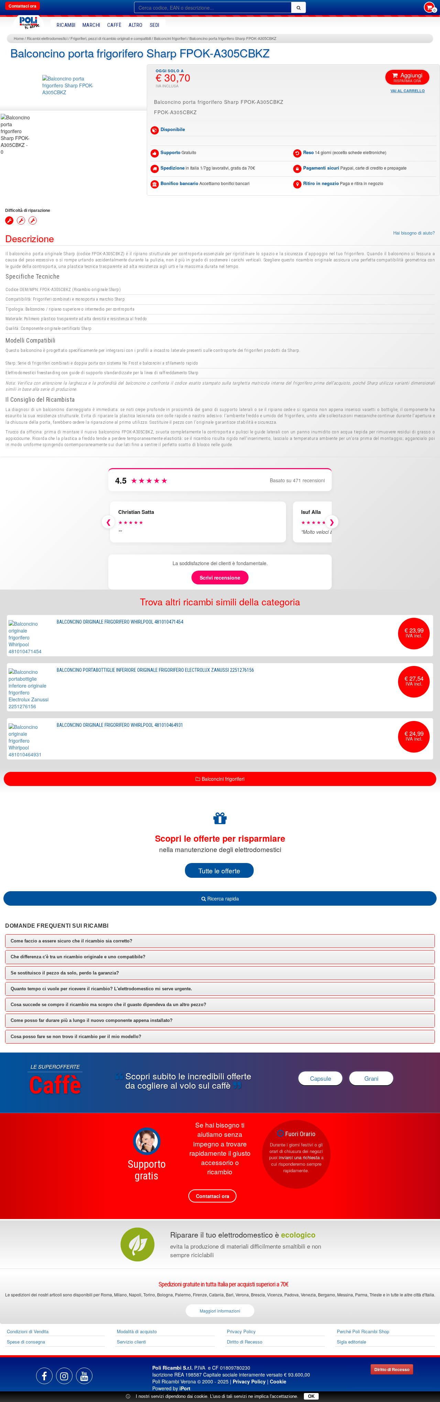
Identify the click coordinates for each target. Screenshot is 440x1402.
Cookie (278, 1381)
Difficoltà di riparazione (27, 210)
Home (19, 38)
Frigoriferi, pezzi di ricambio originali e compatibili (110, 38)
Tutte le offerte (219, 870)
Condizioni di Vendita (27, 1331)
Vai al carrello (407, 90)
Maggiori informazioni (220, 1311)
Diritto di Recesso (244, 1341)
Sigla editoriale (351, 1341)
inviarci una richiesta (299, 1157)
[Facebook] (44, 1376)
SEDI (155, 25)
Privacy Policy (241, 1331)
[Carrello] (429, 8)
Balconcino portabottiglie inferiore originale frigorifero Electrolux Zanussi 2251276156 (155, 670)
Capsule (320, 1078)
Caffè (114, 25)
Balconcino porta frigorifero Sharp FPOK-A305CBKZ (232, 38)
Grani (371, 1078)
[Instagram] (64, 1376)
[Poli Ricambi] (28, 21)
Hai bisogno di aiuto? (414, 233)
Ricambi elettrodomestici (47, 38)
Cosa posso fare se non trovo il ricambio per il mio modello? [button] (76, 1036)
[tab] (220, 941)
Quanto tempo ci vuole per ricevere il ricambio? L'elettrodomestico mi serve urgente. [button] (101, 988)
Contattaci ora (22, 6)
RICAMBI (66, 25)
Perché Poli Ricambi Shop (363, 1331)
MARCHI (91, 25)
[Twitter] (84, 1376)
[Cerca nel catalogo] (298, 7)
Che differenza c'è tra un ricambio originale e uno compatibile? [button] (78, 956)
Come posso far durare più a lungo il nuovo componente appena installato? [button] (92, 1020)
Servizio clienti (131, 1341)
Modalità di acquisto (137, 1331)
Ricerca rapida (222, 898)
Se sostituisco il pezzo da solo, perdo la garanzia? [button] (65, 972)
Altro (136, 25)
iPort (184, 1388)
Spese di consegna (26, 1341)
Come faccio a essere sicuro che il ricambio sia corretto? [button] (71, 940)
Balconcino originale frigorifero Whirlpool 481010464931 (120, 725)
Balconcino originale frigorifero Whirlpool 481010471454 (120, 622)
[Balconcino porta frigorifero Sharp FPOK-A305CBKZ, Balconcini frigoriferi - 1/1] (15, 134)
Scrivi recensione (220, 577)
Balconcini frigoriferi (170, 38)
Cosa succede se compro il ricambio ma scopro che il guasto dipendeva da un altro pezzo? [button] (108, 1004)
